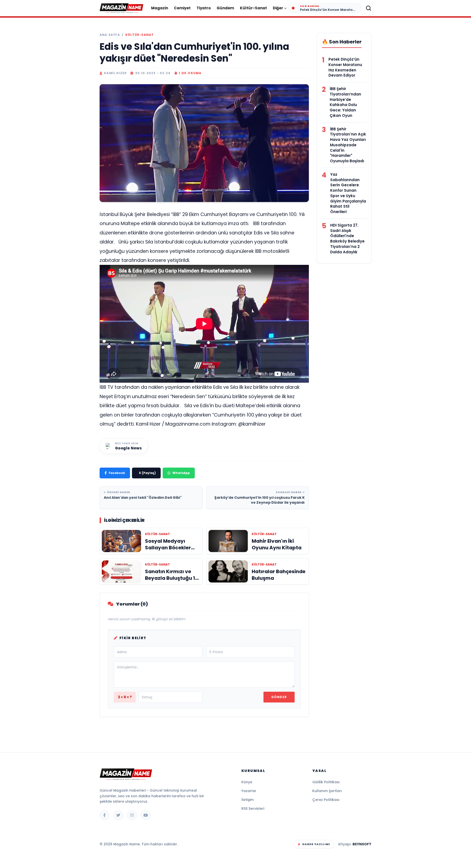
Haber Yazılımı (316, 844)
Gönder (279, 697)
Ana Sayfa (110, 35)
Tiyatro (203, 8)
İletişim (247, 799)
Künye (246, 782)
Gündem (225, 8)
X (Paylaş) (147, 473)
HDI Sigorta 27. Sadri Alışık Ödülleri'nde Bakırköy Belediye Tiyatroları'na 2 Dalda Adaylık (347, 239)
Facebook (117, 473)
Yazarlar (248, 790)
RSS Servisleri (252, 808)
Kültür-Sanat (253, 8)
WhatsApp (181, 473)
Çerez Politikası (326, 799)
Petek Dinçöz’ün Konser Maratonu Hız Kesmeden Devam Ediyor (345, 67)
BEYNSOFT (362, 844)
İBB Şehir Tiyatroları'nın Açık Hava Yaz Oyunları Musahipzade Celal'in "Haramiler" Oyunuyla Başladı (348, 145)
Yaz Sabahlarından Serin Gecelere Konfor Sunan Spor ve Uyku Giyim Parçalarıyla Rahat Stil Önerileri (348, 193)
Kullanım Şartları (327, 790)
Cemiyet (182, 8)
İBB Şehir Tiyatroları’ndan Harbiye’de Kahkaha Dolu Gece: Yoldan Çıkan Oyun (345, 102)
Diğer (278, 8)
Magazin (159, 8)
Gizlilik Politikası (326, 782)
